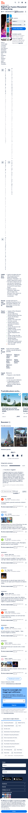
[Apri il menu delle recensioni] (26, 499)
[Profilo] (25, 3)
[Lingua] (22, 2)
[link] (11, 405)
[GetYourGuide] (3, 2)
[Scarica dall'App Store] (18, 779)
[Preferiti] (18, 3)
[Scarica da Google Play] (7, 779)
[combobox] (16, 493)
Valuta (3, 768)
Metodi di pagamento (7, 792)
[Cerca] (15, 2)
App (3, 776)
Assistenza (4, 783)
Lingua (3, 762)
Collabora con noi (6, 789)
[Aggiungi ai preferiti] (19, 394)
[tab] (11, 719)
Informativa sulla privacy (9, 713)
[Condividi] (26, 12)
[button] (6, 11)
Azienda (4, 786)
